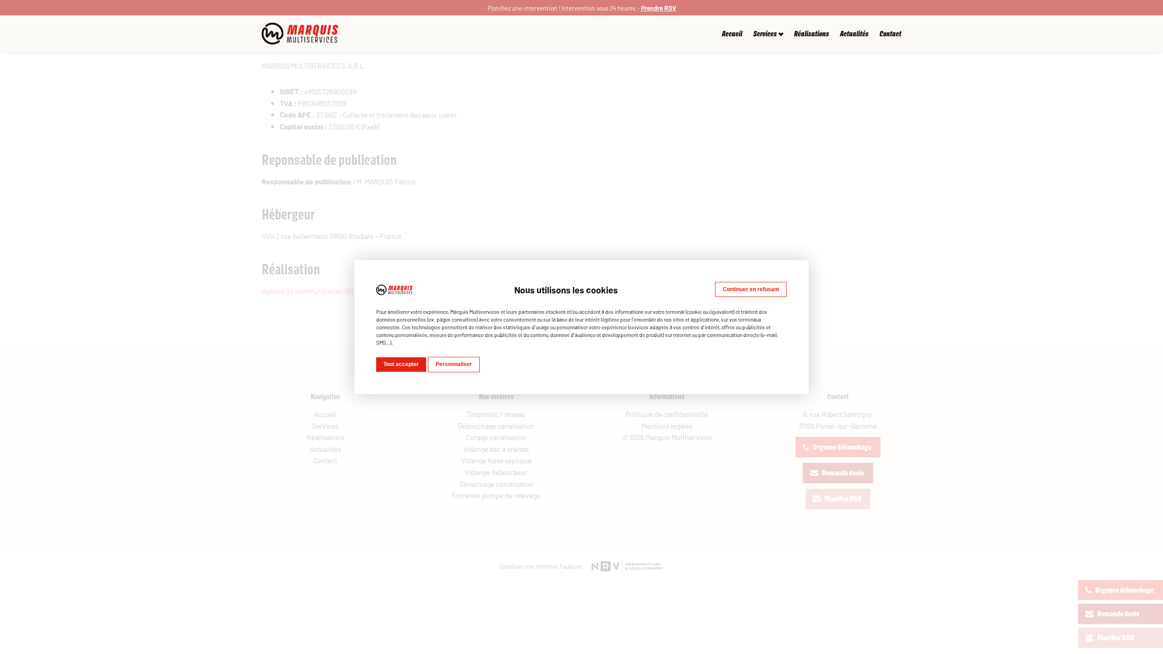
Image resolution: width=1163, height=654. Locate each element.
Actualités (854, 34)
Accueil (732, 34)
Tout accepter (401, 364)
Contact (890, 34)
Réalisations (811, 34)
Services (765, 34)
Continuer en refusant (751, 289)
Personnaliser (454, 364)
